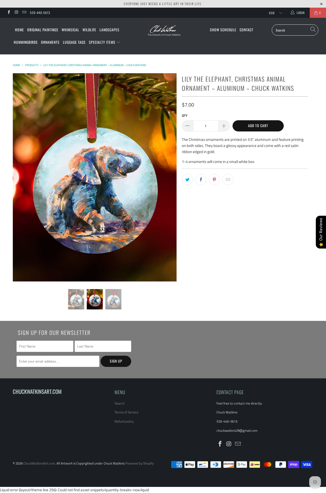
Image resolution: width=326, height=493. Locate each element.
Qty (184, 115)
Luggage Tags (74, 42)
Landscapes (109, 29)
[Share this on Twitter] (187, 179)
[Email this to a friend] (228, 179)
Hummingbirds (26, 42)
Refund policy (124, 421)
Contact (246, 29)
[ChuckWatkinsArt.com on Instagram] (16, 12)
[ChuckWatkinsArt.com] (163, 34)
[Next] (168, 177)
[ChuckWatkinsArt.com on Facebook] (8, 12)
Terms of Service (126, 412)
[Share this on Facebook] (201, 179)
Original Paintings (42, 29)
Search (120, 403)
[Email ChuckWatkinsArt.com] (24, 12)
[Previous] (21, 177)
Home (19, 29)
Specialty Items (102, 42)
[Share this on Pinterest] (214, 179)
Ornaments (50, 42)
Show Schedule (223, 29)
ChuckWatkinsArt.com (39, 463)
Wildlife (89, 29)
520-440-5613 (40, 12)
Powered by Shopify (139, 463)
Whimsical (70, 29)
